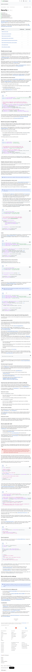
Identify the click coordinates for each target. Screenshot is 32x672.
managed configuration (8, 81)
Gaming (12, 632)
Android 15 (2, 646)
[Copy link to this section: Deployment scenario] (9, 391)
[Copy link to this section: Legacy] (4, 232)
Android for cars (24, 636)
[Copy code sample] (30, 96)
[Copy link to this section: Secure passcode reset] (13, 423)
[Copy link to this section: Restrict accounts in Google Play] (17, 121)
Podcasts (2, 640)
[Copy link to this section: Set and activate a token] (11, 439)
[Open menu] (1, 1)
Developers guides (13, 646)
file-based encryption (11, 431)
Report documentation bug (25, 645)
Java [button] (6, 95)
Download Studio (13, 648)
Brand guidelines (9, 665)
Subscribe (11, 667)
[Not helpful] (30, 7)
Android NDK (13, 650)
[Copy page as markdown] (11, 10)
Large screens (23, 632)
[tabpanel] (16, 104)
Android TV (23, 637)
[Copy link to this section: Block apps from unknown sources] (18, 69)
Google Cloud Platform (4, 661)
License (5, 665)
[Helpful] (29, 7)
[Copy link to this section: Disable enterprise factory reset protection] (18, 259)
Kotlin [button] (3, 95)
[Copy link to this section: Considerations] (8, 602)
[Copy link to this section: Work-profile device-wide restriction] (16, 77)
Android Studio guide (14, 644)
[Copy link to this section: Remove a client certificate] (12, 407)
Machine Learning (13, 633)
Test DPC (2, 22)
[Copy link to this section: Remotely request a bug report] (13, 364)
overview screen (15, 62)
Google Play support (24, 646)
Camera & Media (13, 636)
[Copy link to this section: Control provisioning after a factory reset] (18, 180)
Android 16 (2, 645)
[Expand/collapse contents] (5, 12)
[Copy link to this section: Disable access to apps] (13, 51)
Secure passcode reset (5, 44)
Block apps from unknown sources (6, 33)
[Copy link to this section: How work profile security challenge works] (18, 589)
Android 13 (2, 649)
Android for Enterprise (4, 633)
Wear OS (23, 633)
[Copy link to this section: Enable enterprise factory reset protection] (22, 162)
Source (2, 636)
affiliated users (28, 336)
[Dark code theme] (29, 96)
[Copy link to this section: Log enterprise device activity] (13, 320)
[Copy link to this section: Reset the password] (9, 537)
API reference (13, 647)
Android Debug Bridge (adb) (24, 116)
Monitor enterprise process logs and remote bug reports (9, 40)
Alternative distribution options (19, 118)
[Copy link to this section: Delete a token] (7, 519)
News (1, 637)
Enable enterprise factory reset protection (7, 38)
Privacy (12, 637)
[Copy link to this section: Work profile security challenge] (17, 576)
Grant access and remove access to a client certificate (9, 42)
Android (2, 632)
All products (2, 662)
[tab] (3, 95)
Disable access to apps (5, 31)
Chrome (2, 658)
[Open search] (19, 1)
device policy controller (4, 21)
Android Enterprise (4, 4)
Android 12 (2, 650)
